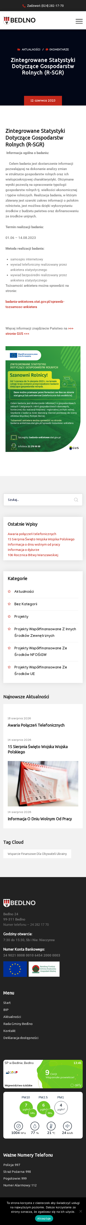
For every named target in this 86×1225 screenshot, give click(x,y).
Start (7, 1003)
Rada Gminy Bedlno (18, 1024)
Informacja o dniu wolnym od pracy (34, 544)
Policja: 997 (11, 1165)
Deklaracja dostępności (20, 1038)
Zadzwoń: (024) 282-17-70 (45, 5)
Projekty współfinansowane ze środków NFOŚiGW (40, 652)
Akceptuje (44, 1218)
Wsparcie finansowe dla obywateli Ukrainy (37, 854)
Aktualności (31, 50)
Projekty (21, 617)
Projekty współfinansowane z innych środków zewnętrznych (45, 633)
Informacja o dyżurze (23, 550)
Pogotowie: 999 (15, 1178)
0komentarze (59, 50)
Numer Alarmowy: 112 (20, 1185)
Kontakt (9, 1031)
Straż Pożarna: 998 (17, 1171)
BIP (6, 1010)
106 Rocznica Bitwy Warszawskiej (33, 555)
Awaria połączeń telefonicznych (32, 534)
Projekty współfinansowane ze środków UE (40, 671)
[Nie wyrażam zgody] (80, 1211)
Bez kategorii (25, 605)
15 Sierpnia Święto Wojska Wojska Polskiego (41, 539)
